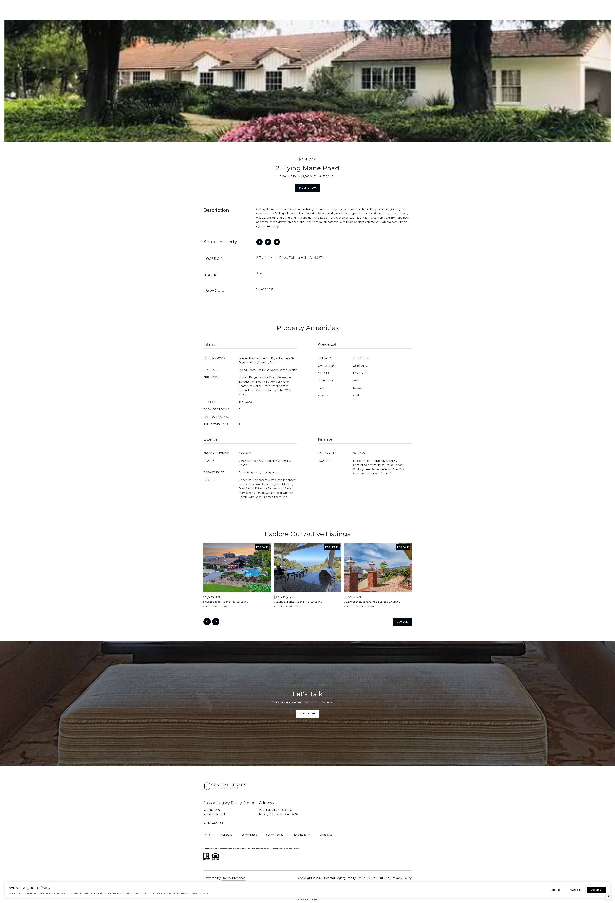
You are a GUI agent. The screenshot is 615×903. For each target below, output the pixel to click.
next (215, 621)
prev (207, 621)
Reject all (555, 890)
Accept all (596, 890)
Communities (249, 834)
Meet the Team (301, 834)
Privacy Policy (402, 878)
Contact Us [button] (307, 713)
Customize (576, 890)
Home (207, 834)
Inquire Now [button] (307, 187)
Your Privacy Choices (307, 899)
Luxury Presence (233, 878)
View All (402, 622)
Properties (226, 834)
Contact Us (326, 834)
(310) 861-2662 (212, 809)
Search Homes (274, 834)
